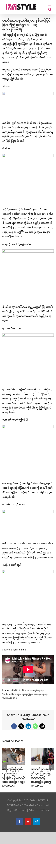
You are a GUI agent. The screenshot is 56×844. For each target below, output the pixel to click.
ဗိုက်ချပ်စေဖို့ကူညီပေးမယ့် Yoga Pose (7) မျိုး (41, 773)
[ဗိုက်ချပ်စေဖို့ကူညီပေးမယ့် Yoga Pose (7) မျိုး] (42, 749)
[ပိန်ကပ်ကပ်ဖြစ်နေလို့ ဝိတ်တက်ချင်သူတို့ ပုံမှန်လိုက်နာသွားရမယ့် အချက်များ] (13, 749)
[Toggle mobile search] (49, 9)
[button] (4, 769)
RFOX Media (29, 809)
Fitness (25, 690)
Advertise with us (39, 814)
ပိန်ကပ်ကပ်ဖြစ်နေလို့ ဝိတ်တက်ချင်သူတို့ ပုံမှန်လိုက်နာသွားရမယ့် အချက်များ (13, 777)
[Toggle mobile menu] (49, 6)
